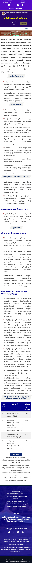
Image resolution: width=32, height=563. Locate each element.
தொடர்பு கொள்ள (23, 541)
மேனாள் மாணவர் (9, 541)
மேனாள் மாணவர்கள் (15, 8)
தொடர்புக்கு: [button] (16, 454)
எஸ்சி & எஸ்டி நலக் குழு (15, 501)
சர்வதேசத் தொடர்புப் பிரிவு (16, 494)
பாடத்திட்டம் (16, 491)
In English (23, 23)
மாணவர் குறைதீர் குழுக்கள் (16, 506)
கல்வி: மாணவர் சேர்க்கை (15, 17)
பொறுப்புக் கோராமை (16, 544)
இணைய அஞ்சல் (10, 539)
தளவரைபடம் (23, 539)
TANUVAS (16, 513)
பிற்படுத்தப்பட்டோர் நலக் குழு (16, 504)
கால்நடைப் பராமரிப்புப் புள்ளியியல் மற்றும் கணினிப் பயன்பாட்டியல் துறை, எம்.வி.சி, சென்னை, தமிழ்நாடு (16, 560)
